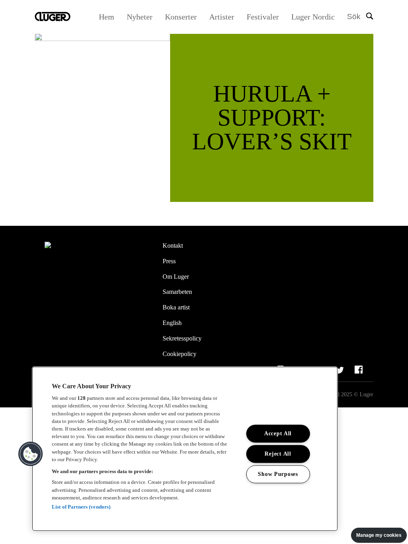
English (172, 322)
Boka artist (176, 307)
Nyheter (140, 16)
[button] (30, 454)
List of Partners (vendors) (81, 507)
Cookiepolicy (179, 353)
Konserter (181, 16)
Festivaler (263, 16)
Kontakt (173, 245)
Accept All (278, 434)
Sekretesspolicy (182, 338)
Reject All (278, 454)
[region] (185, 448)
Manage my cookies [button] (379, 535)
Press (169, 261)
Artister (221, 16)
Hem (106, 16)
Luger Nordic (313, 16)
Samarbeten (177, 291)
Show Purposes (278, 474)
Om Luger (176, 276)
